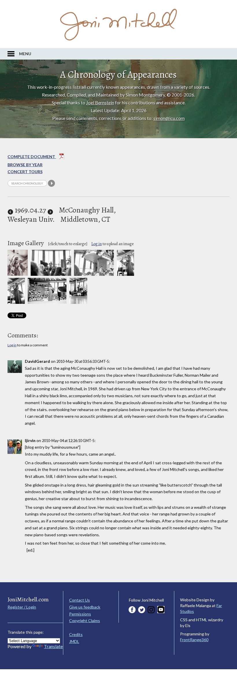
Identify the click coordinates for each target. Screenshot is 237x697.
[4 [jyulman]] (16, 302)
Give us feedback (84, 606)
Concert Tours (25, 171)
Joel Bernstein (100, 102)
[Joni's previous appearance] (10, 210)
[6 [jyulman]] (78, 302)
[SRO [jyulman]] (94, 274)
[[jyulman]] (51, 274)
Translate (53, 646)
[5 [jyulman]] (47, 302)
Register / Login (22, 606)
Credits (76, 634)
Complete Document (32, 156)
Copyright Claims (84, 620)
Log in (96, 244)
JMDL (74, 641)
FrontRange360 (194, 639)
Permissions (80, 613)
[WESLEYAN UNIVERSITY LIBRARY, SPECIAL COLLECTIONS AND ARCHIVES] (18, 274)
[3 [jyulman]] (125, 274)
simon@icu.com (169, 118)
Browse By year (25, 164)
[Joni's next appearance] (50, 210)
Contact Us (79, 600)
